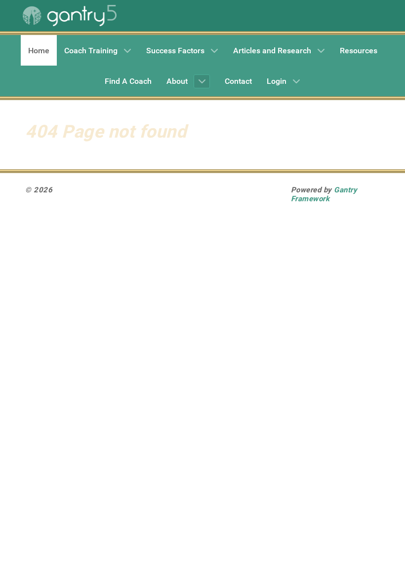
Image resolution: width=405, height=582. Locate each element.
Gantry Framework (324, 194)
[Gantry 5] (70, 15)
